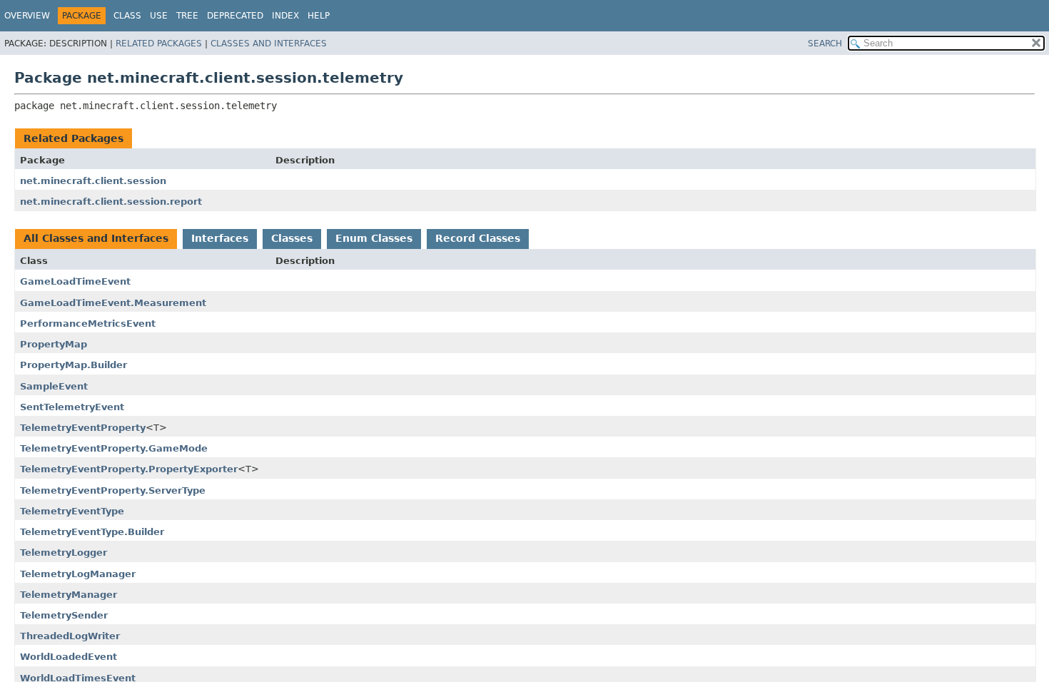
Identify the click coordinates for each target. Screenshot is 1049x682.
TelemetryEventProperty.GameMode (114, 448)
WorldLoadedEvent (68, 656)
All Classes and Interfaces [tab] (96, 238)
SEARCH (825, 44)
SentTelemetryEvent (72, 407)
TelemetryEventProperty (83, 427)
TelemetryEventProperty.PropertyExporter (129, 469)
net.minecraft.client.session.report (111, 201)
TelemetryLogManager (78, 574)
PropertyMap (53, 344)
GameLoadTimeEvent (75, 281)
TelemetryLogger (63, 552)
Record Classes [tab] (477, 238)
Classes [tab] (292, 238)
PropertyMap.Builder (73, 365)
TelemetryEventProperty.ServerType (113, 490)
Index (285, 16)
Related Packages (159, 44)
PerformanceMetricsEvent (88, 323)
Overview (27, 16)
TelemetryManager (68, 594)
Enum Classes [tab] (373, 238)
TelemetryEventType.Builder (92, 531)
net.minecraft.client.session (93, 180)
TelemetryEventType (72, 511)
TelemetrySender (64, 615)
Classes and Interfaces (269, 44)
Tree (187, 16)
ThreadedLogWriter (70, 636)
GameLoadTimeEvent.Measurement (113, 302)
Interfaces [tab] (219, 238)
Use (159, 16)
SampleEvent (54, 386)
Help (319, 16)
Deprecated (235, 16)
